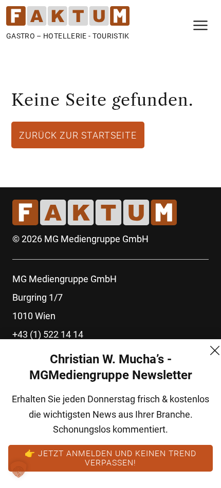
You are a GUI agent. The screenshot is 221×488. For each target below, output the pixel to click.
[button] (18, 469)
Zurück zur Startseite (78, 135)
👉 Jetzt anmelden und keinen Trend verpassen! (110, 457)
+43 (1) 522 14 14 (47, 334)
